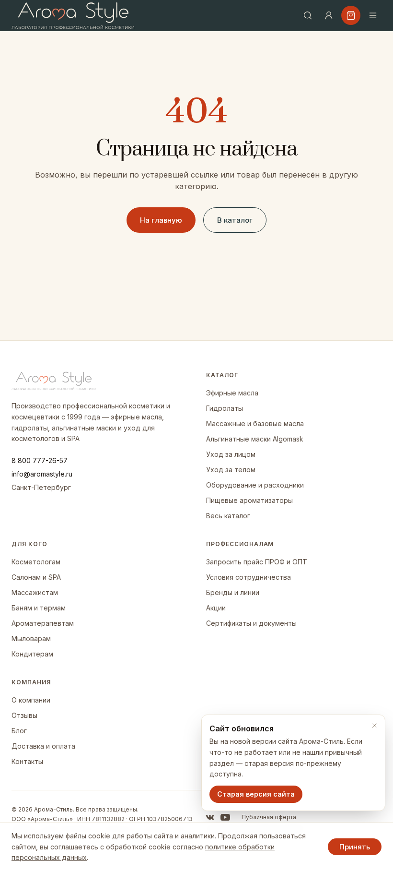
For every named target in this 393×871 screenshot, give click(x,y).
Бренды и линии (232, 592)
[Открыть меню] (372, 15)
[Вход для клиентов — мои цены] (328, 15)
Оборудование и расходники (255, 485)
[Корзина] (350, 15)
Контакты (27, 761)
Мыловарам (31, 638)
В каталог (235, 220)
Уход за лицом (230, 454)
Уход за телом (230, 469)
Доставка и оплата (43, 746)
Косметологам (36, 562)
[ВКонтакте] (210, 817)
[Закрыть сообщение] (374, 725)
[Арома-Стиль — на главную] (73, 15)
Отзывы (24, 715)
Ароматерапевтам (43, 623)
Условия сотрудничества (248, 577)
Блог (19, 731)
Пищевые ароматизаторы (249, 500)
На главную (161, 220)
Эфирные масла (232, 393)
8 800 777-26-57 (40, 460)
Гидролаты (224, 408)
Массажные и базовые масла (255, 423)
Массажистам (35, 592)
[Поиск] (307, 15)
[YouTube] (225, 817)
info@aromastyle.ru (42, 474)
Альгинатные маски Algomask (254, 439)
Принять (354, 846)
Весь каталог (228, 516)
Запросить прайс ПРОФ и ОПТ (256, 562)
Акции (216, 608)
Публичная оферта (269, 817)
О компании (31, 700)
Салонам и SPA (36, 577)
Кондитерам (32, 654)
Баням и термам (39, 608)
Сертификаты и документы (251, 623)
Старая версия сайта (256, 794)
